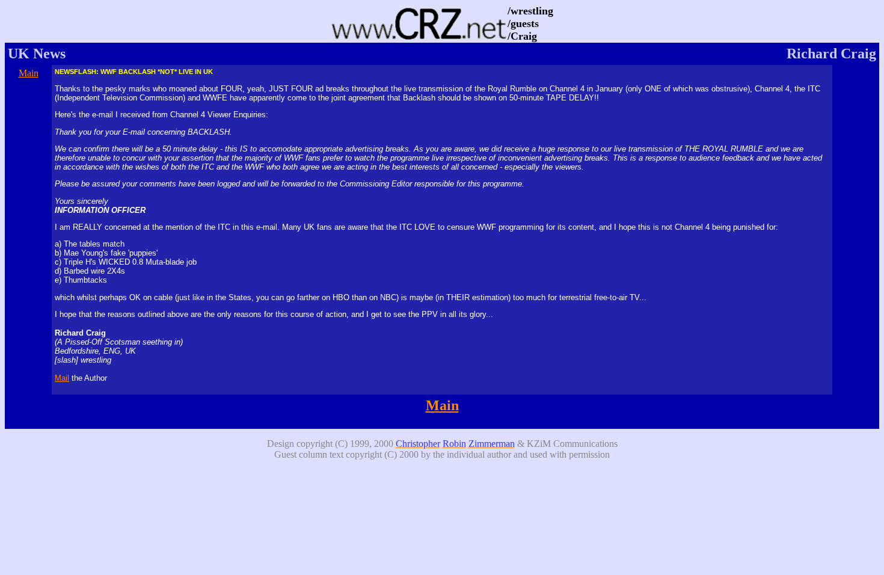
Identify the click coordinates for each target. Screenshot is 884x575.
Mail (62, 378)
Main (28, 73)
